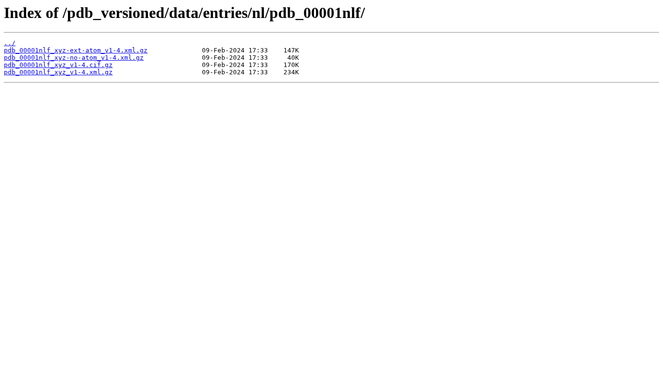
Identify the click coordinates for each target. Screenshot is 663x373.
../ (10, 43)
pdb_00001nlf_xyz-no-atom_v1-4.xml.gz (74, 57)
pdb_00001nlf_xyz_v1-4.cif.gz (58, 64)
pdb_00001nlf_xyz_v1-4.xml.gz (58, 72)
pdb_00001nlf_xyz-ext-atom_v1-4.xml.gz (76, 50)
